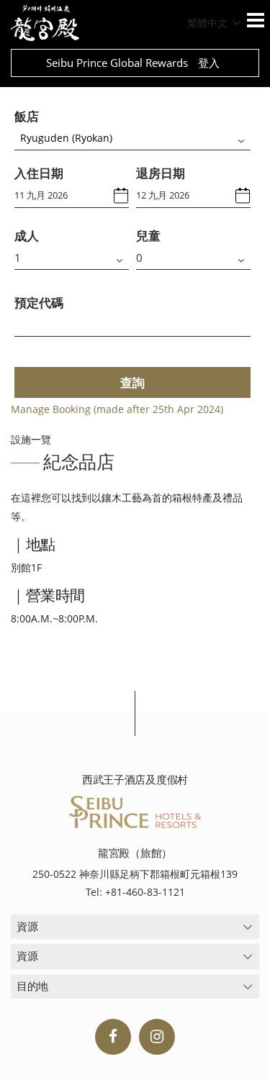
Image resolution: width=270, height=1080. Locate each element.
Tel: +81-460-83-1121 (135, 892)
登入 (209, 62)
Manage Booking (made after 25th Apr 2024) (117, 409)
